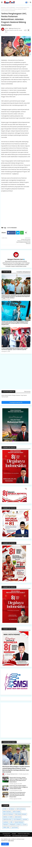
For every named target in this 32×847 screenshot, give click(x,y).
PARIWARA (5, 824)
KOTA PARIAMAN (11, 7)
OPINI (11, 822)
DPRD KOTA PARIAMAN (8, 814)
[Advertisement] (16, 209)
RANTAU (19, 824)
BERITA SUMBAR (16, 811)
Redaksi (14, 833)
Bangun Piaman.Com (15, 259)
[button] (30, 2)
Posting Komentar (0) (16, 402)
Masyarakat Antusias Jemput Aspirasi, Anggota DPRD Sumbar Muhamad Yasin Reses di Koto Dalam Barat (18, 780)
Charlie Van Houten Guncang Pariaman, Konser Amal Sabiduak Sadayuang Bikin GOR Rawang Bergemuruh (15, 323)
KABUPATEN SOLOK (7, 819)
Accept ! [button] (5, 844)
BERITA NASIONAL (7, 811)
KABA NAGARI (18, 817)
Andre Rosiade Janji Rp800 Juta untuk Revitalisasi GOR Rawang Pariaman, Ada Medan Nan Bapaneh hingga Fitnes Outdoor (16, 296)
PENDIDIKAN (12, 824)
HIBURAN (5, 817)
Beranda (3, 7)
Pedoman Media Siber (24, 833)
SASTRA (25, 824)
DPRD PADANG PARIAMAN (20, 814)
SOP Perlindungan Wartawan (20, 835)
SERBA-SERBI (6, 827)
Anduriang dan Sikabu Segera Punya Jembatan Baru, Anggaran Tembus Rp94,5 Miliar (18, 787)
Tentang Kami (6, 833)
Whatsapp (22, 232)
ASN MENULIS (12, 809)
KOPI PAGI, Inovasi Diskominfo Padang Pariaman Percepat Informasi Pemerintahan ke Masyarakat (17, 795)
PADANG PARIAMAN (19, 822)
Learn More (11, 840)
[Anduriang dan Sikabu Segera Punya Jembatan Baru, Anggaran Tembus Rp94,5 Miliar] (5, 788)
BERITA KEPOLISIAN (21, 809)
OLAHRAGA (5, 822)
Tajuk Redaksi (14, 827)
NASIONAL (25, 819)
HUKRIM (11, 817)
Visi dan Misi (7, 835)
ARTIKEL (5, 809)
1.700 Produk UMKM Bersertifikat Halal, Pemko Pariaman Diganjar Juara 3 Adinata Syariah (15, 349)
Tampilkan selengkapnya (23, 272)
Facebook (12, 232)
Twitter (18, 232)
